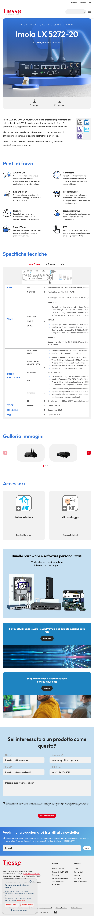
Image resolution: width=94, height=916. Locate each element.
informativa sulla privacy (46, 803)
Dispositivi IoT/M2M (60, 872)
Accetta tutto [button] (12, 905)
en (90, 2)
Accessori (56, 884)
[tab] (34, 264)
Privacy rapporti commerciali (41, 908)
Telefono (56, 767)
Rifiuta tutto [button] (27, 905)
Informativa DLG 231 (44, 912)
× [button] (33, 881)
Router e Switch (54, 25)
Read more (21, 900)
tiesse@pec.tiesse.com (32, 874)
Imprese (77, 875)
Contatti (83, 2)
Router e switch (58, 868)
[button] (89, 453)
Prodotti (44, 25)
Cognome (57, 754)
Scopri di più (47, 638)
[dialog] (19, 896)
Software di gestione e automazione (60, 879)
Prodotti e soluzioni (33, 25)
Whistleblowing (76, 908)
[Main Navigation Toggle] (89, 11)
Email (8, 767)
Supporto (74, 2)
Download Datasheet (23, 535)
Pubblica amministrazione (80, 879)
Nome (8, 754)
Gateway (55, 875)
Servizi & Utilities (80, 872)
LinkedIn (55, 912)
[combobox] (30, 881)
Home (23, 25)
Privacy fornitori (61, 908)
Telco (76, 868)
